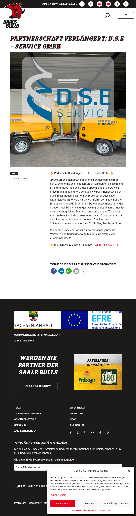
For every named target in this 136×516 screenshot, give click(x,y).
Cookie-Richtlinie (78, 510)
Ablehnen (89, 503)
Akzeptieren (62, 503)
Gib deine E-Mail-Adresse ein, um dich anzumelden (45, 459)
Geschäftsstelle (25, 419)
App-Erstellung (24, 340)
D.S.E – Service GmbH (107, 244)
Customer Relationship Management (37, 335)
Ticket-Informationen (27, 413)
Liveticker (76, 413)
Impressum (105, 510)
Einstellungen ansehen (116, 503)
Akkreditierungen (25, 431)
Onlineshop (77, 425)
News (14, 173)
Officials (20, 425)
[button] (129, 471)
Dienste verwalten (58, 495)
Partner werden (38, 386)
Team (17, 407)
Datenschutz (93, 510)
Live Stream (77, 407)
